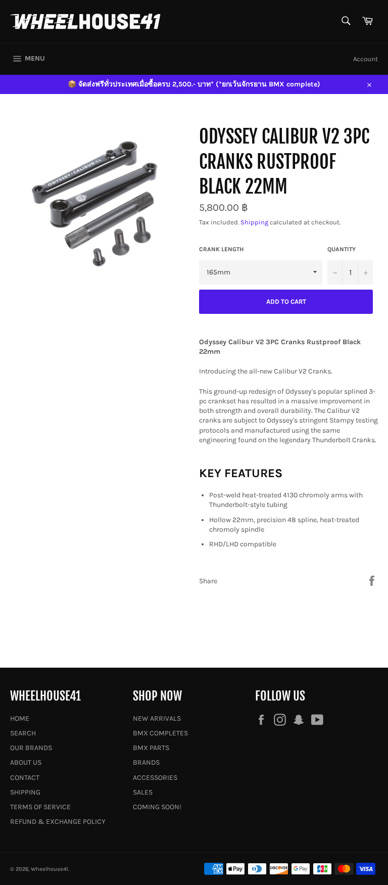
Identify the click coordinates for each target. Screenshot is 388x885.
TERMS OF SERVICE (40, 807)
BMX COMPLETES (160, 733)
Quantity (341, 249)
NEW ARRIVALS (157, 718)
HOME (19, 718)
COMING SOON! (157, 807)
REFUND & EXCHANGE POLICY (58, 821)
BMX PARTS (151, 747)
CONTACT (24, 777)
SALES (143, 792)
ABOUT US (25, 762)
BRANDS (146, 762)
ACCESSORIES (155, 777)
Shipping (254, 222)
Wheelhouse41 (49, 869)
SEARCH (23, 733)
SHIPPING (25, 792)
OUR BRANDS (31, 747)
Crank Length (221, 249)
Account (365, 59)
